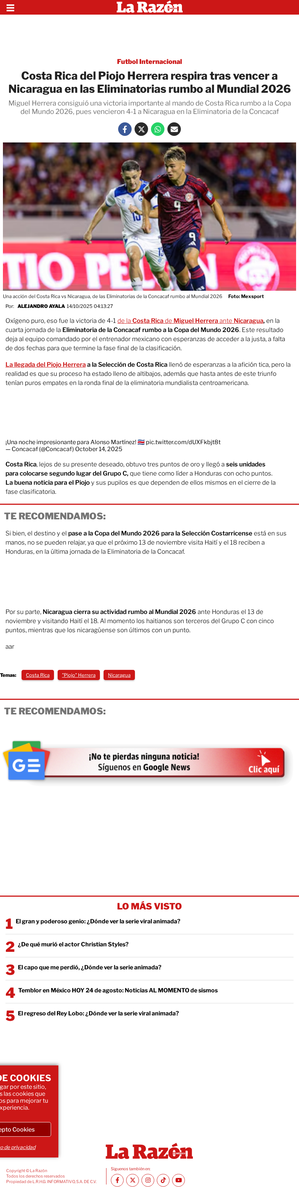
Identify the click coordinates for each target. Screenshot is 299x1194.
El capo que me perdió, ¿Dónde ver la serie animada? (90, 967)
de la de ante (190, 320)
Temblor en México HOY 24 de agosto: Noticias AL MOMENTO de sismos (118, 990)
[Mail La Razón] (174, 129)
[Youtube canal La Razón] (178, 1180)
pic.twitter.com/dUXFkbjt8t (183, 442)
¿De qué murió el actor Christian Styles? (73, 944)
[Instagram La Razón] (147, 1180)
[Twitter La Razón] (141, 129)
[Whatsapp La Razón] (157, 129)
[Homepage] (150, 7)
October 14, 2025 (98, 449)
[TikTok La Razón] (163, 1180)
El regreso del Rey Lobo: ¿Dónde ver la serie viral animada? (98, 1013)
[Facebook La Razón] (125, 129)
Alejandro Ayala (41, 306)
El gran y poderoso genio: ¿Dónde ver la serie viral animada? (98, 921)
